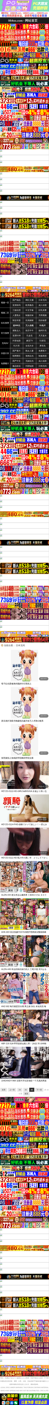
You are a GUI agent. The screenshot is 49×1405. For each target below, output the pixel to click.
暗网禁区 (17, 356)
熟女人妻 (30, 351)
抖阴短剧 (30, 366)
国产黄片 (17, 351)
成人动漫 (43, 305)
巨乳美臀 (43, 310)
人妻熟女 (17, 315)
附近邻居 (17, 320)
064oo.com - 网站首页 (23, 20)
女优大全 (30, 346)
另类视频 (43, 315)
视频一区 (5, 303)
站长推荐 (5, 323)
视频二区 (5, 313)
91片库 (16, 346)
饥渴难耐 (30, 320)
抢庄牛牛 (30, 330)
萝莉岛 (43, 346)
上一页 (12, 1090)
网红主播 (30, 300)
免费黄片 (43, 351)
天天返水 (43, 336)
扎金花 (30, 336)
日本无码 (43, 300)
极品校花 (17, 366)
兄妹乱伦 (30, 361)
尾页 (26, 1094)
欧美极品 (30, 305)
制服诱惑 (43, 356)
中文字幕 (30, 310)
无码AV (5, 343)
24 (20, 1090)
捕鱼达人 (17, 330)
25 (26, 1090)
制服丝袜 (30, 315)
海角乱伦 (30, 356)
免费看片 (5, 363)
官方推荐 (5, 333)
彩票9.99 (17, 336)
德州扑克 (43, 330)
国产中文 (17, 361)
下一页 (39, 1090)
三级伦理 (17, 310)
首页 (3, 1090)
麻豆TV (29, 341)
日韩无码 (43, 366)
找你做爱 (43, 320)
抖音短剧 (17, 341)
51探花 (42, 341)
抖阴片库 (5, 353)
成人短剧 (43, 361)
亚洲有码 (17, 305)
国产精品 (17, 300)
